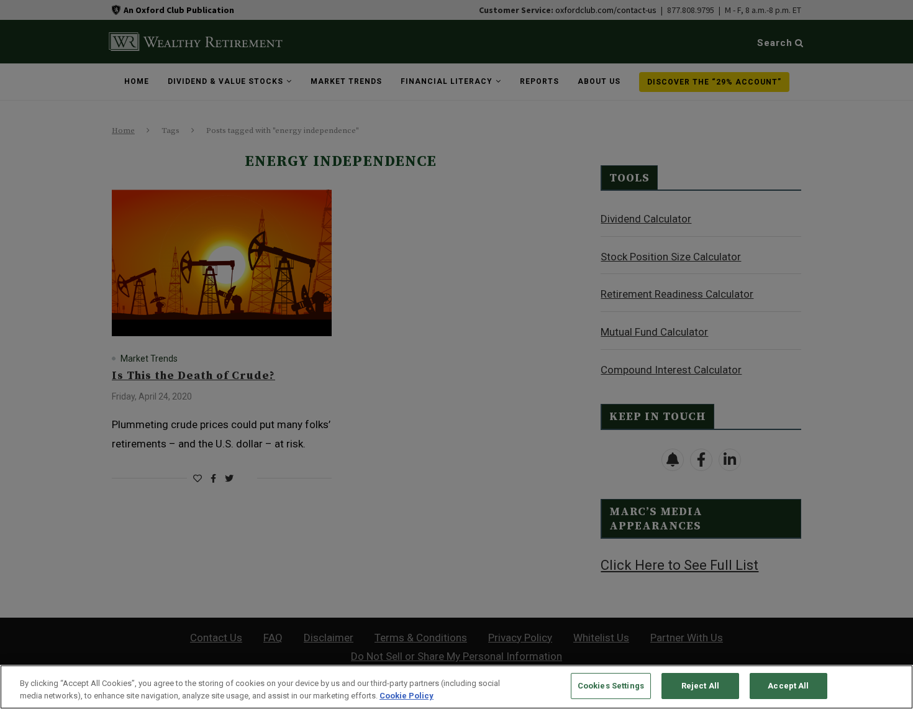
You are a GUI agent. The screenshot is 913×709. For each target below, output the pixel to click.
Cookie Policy (406, 695)
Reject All (700, 685)
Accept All (788, 685)
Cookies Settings (611, 685)
